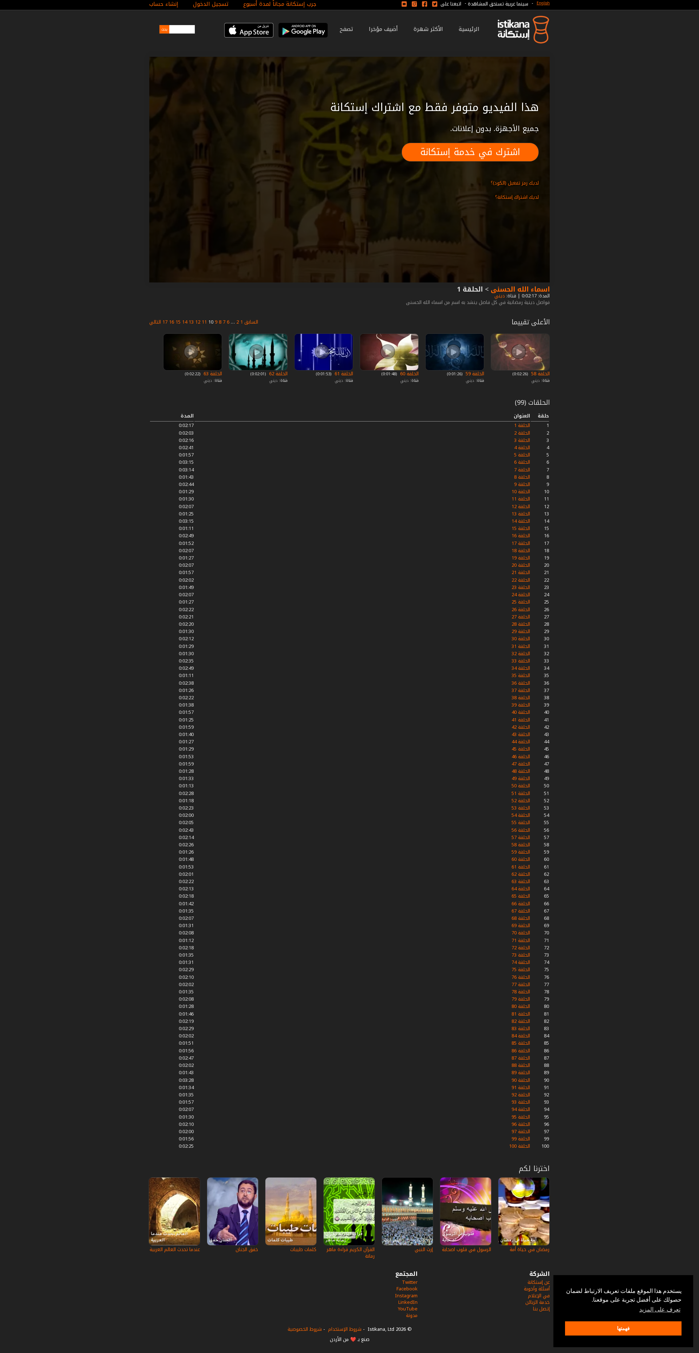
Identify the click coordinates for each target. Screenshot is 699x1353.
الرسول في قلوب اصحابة (466, 1249)
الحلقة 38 (521, 697)
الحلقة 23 (521, 587)
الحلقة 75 (521, 969)
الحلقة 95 (521, 1116)
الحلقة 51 (521, 793)
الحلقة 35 (521, 675)
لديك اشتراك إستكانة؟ (517, 197)
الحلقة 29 (521, 631)
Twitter (410, 1282)
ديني (499, 295)
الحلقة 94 (521, 1109)
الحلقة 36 (521, 683)
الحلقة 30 (521, 638)
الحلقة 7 (522, 469)
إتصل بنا (541, 1308)
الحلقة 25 (521, 601)
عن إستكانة (539, 1282)
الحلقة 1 (522, 425)
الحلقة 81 (521, 1013)
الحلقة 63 (212, 373)
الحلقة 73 (521, 955)
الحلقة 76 (521, 977)
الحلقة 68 (521, 918)
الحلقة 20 (521, 565)
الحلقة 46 (521, 756)
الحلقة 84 (521, 1035)
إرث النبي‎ (424, 1249)
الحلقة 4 (522, 447)
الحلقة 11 (521, 498)
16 (171, 322)
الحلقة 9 (522, 484)
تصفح (346, 29)
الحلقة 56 (521, 830)
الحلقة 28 (521, 624)
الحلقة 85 (521, 1043)
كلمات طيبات (303, 1249)
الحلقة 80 (521, 1006)
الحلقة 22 (521, 580)
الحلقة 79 (521, 999)
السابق (251, 322)
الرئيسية (469, 29)
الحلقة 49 (521, 778)
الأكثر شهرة (428, 29)
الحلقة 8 (522, 477)
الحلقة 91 (521, 1087)
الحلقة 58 (540, 373)
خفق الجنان (247, 1249)
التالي (155, 322)
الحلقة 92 (521, 1094)
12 (197, 322)
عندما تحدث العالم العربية (175, 1249)
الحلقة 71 (521, 940)
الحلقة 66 (521, 903)
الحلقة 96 (521, 1124)
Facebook (407, 1288)
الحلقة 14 (521, 521)
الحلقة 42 (521, 727)
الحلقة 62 (278, 373)
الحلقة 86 (521, 1050)
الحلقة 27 (521, 616)
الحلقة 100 (519, 1146)
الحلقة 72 (521, 947)
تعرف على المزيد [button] (659, 1309)
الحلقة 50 (521, 785)
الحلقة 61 (343, 373)
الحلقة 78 (521, 991)
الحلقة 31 (521, 646)
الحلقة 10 (521, 491)
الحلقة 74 (521, 962)
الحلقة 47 (521, 763)
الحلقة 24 (521, 594)
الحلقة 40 (521, 712)
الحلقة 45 (521, 748)
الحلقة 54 (521, 815)
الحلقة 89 (521, 1072)
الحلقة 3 (522, 440)
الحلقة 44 (521, 741)
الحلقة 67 (521, 910)
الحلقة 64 (521, 888)
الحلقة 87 (521, 1058)
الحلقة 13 (521, 513)
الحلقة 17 (521, 543)
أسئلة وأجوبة (537, 1288)
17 (164, 322)
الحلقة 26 (521, 609)
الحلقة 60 (409, 373)
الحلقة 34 (521, 668)
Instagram (406, 1295)
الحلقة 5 (522, 454)
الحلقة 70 (521, 932)
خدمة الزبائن (537, 1302)
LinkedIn (408, 1302)
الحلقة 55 (521, 822)
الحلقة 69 (521, 925)
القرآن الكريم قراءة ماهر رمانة (351, 1253)
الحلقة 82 (521, 1021)
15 (178, 322)
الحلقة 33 (521, 660)
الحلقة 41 (521, 719)
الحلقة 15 (521, 528)
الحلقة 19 (521, 557)
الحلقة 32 (521, 653)
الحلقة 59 (474, 373)
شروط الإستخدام (345, 1329)
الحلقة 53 (521, 807)
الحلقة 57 (521, 837)
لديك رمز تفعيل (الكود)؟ (515, 182)
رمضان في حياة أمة (529, 1249)
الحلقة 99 (521, 1138)
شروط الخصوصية (305, 1329)
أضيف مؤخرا (383, 29)
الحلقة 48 (521, 771)
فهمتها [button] (623, 1328)
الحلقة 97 (521, 1131)
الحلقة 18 (521, 550)
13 (191, 322)
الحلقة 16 (521, 535)
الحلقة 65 (521, 896)
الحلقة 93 (521, 1102)
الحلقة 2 (522, 433)
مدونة (412, 1315)
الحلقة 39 (521, 704)
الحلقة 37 (521, 690)
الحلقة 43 (521, 734)
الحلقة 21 (521, 572)
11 (204, 322)
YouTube (408, 1308)
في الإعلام (539, 1295)
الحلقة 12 (521, 506)
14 (184, 322)
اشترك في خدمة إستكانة (470, 152)
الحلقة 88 (521, 1065)
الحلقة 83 (521, 1028)
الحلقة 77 (521, 984)
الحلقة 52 (521, 800)
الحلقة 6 (522, 462)
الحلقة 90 (521, 1080)
